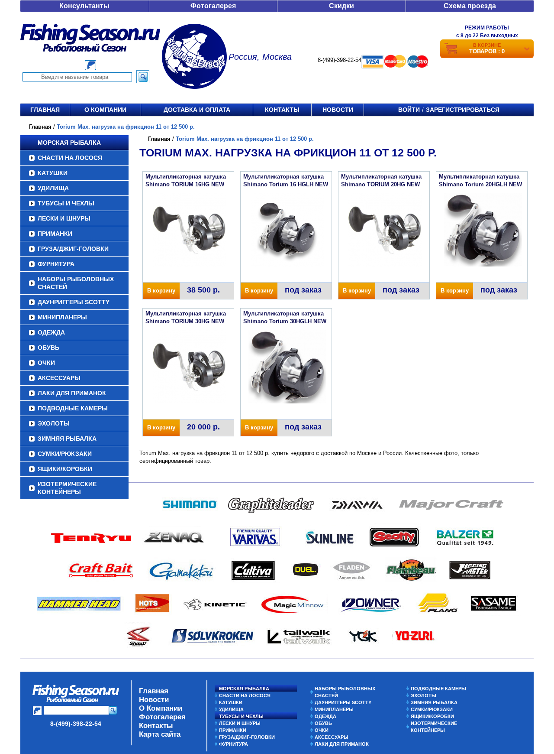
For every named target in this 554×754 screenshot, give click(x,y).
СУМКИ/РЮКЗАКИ (65, 453)
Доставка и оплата (197, 109)
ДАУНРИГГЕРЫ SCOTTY (74, 302)
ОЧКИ (46, 362)
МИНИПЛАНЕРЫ (62, 317)
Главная (45, 109)
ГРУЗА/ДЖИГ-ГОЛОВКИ (73, 248)
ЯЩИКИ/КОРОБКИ (65, 468)
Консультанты (84, 6)
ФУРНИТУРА (56, 263)
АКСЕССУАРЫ (59, 377)
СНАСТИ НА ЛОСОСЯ (70, 157)
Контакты (282, 109)
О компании (105, 109)
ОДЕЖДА (51, 332)
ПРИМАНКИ (55, 233)
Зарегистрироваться (462, 109)
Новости (337, 109)
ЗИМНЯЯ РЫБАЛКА (67, 438)
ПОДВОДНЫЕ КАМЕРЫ (73, 408)
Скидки (341, 6)
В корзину (161, 290)
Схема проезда (470, 6)
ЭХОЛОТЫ (54, 423)
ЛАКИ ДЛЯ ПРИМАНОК (72, 393)
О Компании (160, 708)
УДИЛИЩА (53, 188)
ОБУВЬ (48, 347)
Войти (409, 109)
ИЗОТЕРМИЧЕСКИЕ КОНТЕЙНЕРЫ (67, 488)
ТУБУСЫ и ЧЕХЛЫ (66, 203)
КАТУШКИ (53, 172)
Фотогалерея (213, 6)
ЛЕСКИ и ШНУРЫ (64, 218)
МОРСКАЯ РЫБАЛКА (69, 142)
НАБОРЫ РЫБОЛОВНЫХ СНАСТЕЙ (76, 283)
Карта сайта (159, 734)
